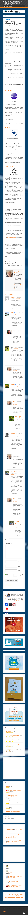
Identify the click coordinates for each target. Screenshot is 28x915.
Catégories (7, 816)
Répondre (18, 298)
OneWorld (8, 91)
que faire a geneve (19, 897)
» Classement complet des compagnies (13, 753)
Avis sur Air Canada (12, 739)
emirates (9, 894)
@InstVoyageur (17, 288)
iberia (6, 898)
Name (19, 561)
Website (19, 570)
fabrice (14, 330)
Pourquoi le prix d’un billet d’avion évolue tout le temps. (15, 877)
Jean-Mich (8, 826)
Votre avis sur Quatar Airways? (14, 744)
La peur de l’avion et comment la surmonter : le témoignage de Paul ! (14, 831)
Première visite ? (19, 600)
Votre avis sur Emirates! (12, 749)
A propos (10, 1)
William (13, 433)
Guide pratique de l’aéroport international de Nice (12, 801)
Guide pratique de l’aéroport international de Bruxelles (13, 836)
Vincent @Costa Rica (17, 523)
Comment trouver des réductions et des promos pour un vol (15, 886)
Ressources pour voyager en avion (12, 3)
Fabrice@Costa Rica (19, 417)
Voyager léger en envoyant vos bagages (14, 840)
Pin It (7, 26)
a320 (6, 894)
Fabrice (13, 297)
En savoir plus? (17, 284)
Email (19, 566)
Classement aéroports (18, 1)
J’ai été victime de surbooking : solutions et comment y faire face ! (15, 866)
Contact (5, 1)
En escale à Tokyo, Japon (17, 826)
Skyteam (7, 127)
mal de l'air (14, 894)
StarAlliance (9, 167)
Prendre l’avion (8, 598)
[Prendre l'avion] (14, 12)
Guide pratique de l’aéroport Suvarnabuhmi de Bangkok (12, 796)
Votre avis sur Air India (13, 539)
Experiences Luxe (9, 829)
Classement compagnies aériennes (12, 2)
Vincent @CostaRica (16, 472)
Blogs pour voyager (8, 4)
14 (22, 20)
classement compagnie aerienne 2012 (13, 896)
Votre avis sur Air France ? (13, 881)
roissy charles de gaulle (12, 895)
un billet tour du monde (11, 237)
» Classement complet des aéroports (12, 811)
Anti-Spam (20, 575)
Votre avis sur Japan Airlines (13, 735)
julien (12, 312)
